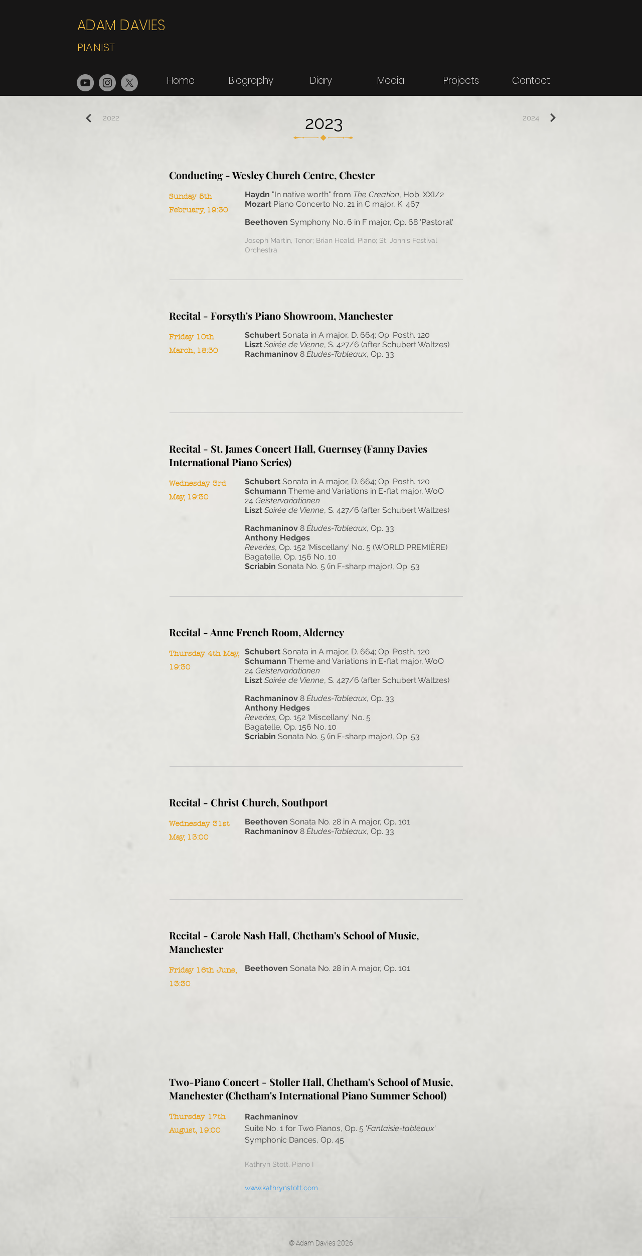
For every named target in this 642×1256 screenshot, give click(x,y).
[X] (129, 82)
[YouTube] (85, 82)
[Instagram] (107, 82)
